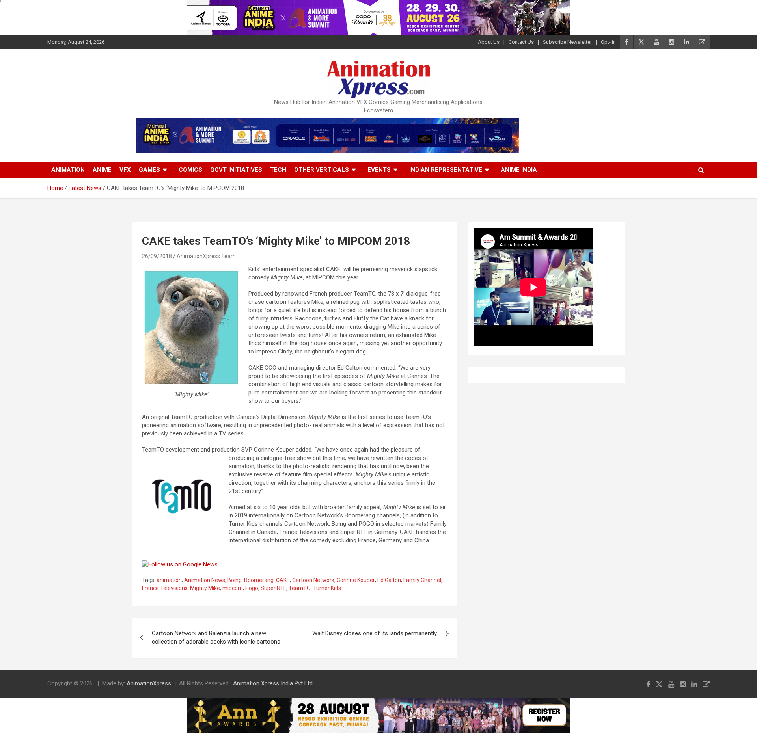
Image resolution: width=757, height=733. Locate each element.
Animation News (204, 580)
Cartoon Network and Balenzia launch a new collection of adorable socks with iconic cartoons (216, 637)
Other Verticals (321, 169)
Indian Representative (445, 169)
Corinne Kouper (356, 580)
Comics (190, 169)
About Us (489, 42)
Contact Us (521, 42)
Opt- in (608, 42)
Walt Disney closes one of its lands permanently (374, 633)
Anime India (519, 169)
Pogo (251, 588)
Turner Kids (327, 588)
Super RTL (273, 588)
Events (379, 169)
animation (169, 580)
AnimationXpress (149, 683)
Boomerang (259, 580)
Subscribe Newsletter (567, 42)
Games (149, 169)
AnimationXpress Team (206, 256)
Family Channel (422, 580)
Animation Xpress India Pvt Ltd (273, 683)
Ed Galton (389, 580)
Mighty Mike (205, 588)
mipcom (232, 588)
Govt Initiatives (236, 169)
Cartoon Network (313, 580)
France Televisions (165, 588)
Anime (102, 169)
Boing (234, 580)
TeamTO (300, 588)
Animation (68, 169)
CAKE (283, 580)
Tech (278, 169)
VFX (125, 169)
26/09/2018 (157, 256)
